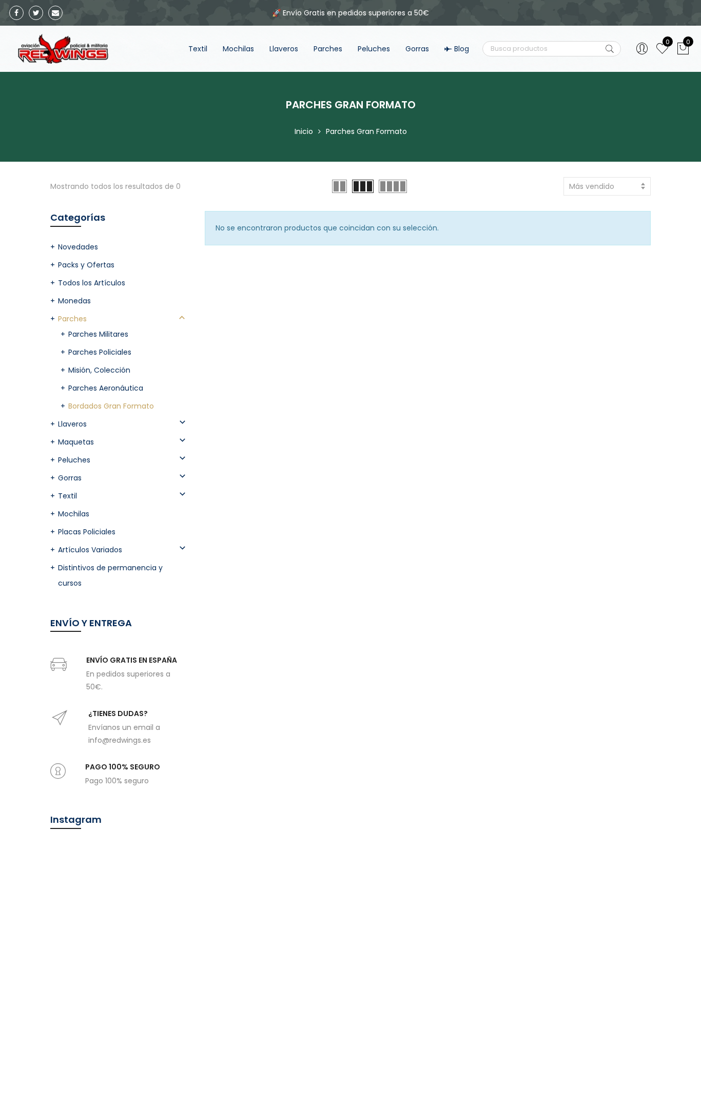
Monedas (74, 301)
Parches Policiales (99, 352)
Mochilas (238, 49)
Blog (461, 49)
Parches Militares (98, 334)
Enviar (609, 48)
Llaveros (283, 49)
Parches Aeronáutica (105, 388)
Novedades (78, 247)
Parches (328, 49)
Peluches (374, 49)
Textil (197, 49)
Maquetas (76, 442)
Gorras (417, 49)
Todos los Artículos (91, 283)
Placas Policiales (86, 532)
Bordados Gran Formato (111, 406)
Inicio (304, 131)
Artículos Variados (90, 550)
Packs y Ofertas (86, 265)
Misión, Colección (99, 370)
